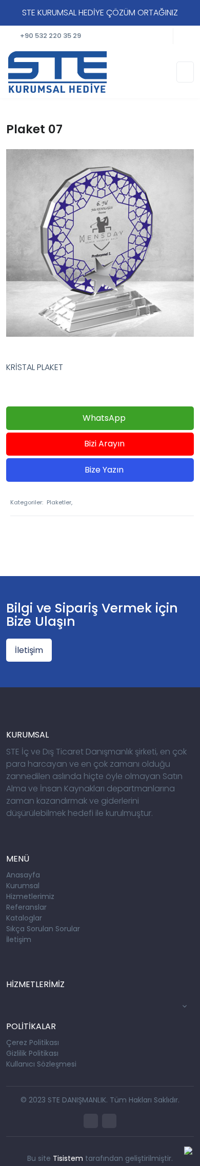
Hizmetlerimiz (30, 896)
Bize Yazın (103, 470)
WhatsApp (103, 418)
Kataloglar (24, 918)
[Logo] (57, 71)
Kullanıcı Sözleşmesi (41, 1064)
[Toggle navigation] (185, 72)
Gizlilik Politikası (32, 1053)
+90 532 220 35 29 (50, 35)
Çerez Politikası (32, 1042)
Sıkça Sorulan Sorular (43, 929)
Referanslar (26, 907)
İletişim (29, 650)
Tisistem (68, 1158)
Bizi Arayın (103, 443)
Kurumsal (22, 886)
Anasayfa (23, 875)
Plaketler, (59, 502)
